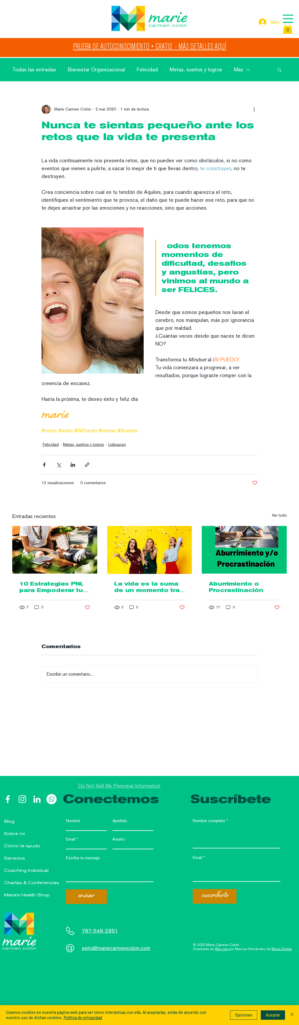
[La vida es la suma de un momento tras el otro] (149, 550)
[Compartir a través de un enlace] (87, 464)
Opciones (243, 1014)
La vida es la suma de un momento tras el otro (149, 587)
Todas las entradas (34, 69)
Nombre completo (209, 821)
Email (70, 839)
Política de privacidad (83, 1017)
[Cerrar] (291, 1015)
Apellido (119, 821)
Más (238, 69)
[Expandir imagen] (92, 300)
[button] (288, 19)
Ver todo (279, 515)
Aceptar (273, 1014)
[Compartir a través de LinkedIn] (73, 464)
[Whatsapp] (51, 799)
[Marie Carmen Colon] (22, 799)
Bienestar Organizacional (96, 69)
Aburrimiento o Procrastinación (236, 587)
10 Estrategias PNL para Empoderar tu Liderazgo (51, 587)
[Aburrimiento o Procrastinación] (244, 550)
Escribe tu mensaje (83, 858)
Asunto (118, 839)
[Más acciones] (254, 109)
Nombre (73, 821)
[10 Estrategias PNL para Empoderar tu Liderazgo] (54, 550)
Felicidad (147, 69)
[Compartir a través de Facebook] (44, 464)
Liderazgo (117, 444)
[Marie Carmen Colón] (8, 799)
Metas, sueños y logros (196, 69)
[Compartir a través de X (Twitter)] (58, 464)
